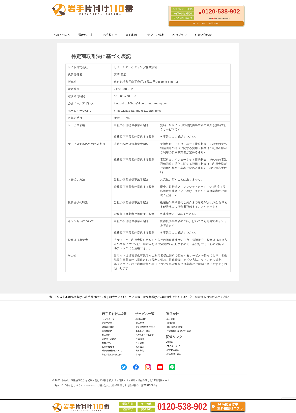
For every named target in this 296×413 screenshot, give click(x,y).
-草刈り (138, 354)
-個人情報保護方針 (174, 327)
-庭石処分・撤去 (142, 331)
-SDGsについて (173, 346)
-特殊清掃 (139, 339)
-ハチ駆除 (139, 343)
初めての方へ (61, 34)
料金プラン (180, 34)
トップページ (108, 319)
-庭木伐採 (139, 347)
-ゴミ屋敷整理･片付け (145, 327)
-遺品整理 (139, 323)
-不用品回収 (140, 319)
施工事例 (131, 34)
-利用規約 (170, 323)
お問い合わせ (203, 34)
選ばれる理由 (86, 34)
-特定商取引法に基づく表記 (178, 331)
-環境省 (169, 342)
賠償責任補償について (112, 350)
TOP (120, 297)
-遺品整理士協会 (173, 354)
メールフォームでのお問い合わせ (207, 23)
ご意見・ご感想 (155, 34)
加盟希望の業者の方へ (112, 354)
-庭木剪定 (139, 350)
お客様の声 (110, 34)
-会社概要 (170, 319)
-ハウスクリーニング (144, 335)
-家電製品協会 (172, 350)
